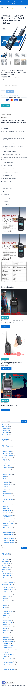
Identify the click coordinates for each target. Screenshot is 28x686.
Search (3, 419)
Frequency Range (5, 79)
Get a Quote (6, 105)
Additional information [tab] (6, 114)
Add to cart (10, 91)
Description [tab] (4, 112)
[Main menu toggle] (25, 8)
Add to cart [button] (5, 326)
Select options (6, 368)
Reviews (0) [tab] (4, 117)
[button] (24, 28)
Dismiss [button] (15, 3)
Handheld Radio (5, 68)
